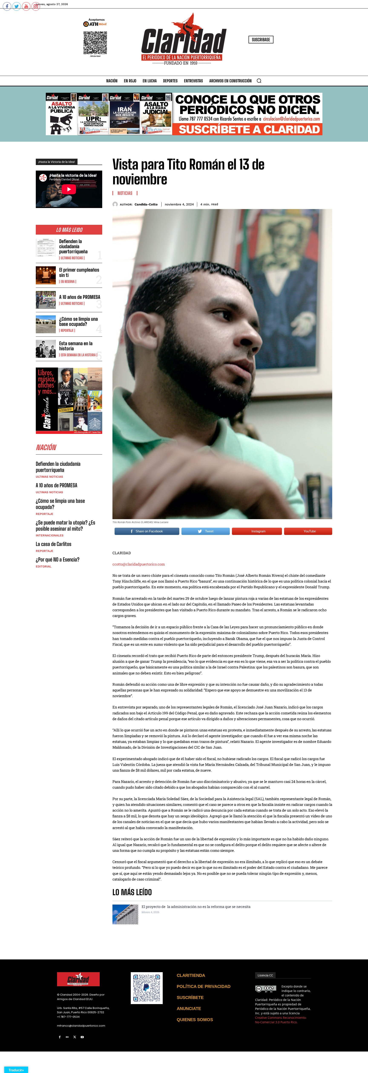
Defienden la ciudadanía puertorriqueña (73, 246)
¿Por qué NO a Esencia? (58, 559)
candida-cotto (146, 204)
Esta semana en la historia (75, 346)
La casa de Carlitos (53, 544)
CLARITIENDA (191, 975)
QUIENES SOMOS (195, 1019)
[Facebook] (59, 1037)
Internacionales (49, 535)
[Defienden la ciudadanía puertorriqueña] (46, 248)
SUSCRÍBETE (190, 997)
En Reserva (68, 281)
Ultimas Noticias (72, 258)
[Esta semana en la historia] (46, 349)
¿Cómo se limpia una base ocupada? (78, 321)
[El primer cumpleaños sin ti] (46, 275)
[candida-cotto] (116, 204)
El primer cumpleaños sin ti (79, 272)
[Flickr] (67, 1037)
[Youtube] (82, 1037)
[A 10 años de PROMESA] (46, 300)
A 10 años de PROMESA (79, 297)
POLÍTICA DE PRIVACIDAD (203, 986)
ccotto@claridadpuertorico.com (138, 564)
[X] (74, 1037)
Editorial (43, 566)
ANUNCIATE (189, 1008)
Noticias (125, 193)
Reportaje (67, 330)
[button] (259, 81)
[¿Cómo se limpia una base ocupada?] (46, 324)
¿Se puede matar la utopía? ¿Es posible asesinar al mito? (65, 525)
